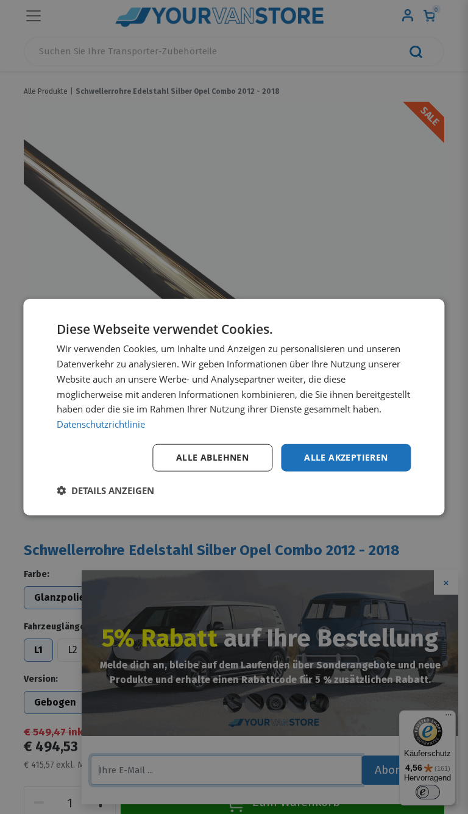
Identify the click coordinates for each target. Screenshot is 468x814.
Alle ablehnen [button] (212, 457)
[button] (105, 490)
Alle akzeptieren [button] (346, 457)
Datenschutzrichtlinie (101, 424)
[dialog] (233, 407)
